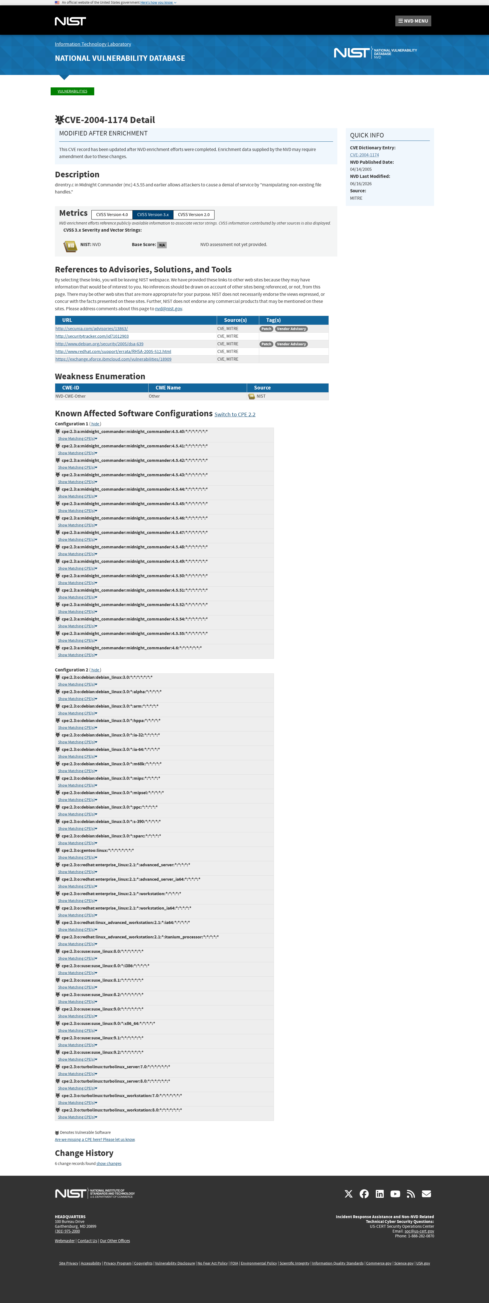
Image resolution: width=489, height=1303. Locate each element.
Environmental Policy (259, 1263)
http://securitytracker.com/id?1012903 (92, 336)
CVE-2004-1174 (364, 155)
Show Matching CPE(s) (76, 438)
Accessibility (91, 1263)
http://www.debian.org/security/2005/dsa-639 (99, 344)
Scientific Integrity (295, 1263)
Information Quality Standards (338, 1263)
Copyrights (143, 1263)
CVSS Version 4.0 (112, 214)
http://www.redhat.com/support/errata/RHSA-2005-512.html (113, 351)
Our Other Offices (115, 1241)
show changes (108, 1163)
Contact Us (87, 1241)
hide (95, 424)
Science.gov (404, 1263)
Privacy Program (118, 1263)
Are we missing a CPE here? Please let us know (95, 1139)
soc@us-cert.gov (419, 1231)
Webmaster (65, 1241)
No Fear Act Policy (213, 1263)
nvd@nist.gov (168, 309)
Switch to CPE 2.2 (235, 414)
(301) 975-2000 (67, 1231)
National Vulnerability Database (120, 58)
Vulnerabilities (72, 91)
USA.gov (423, 1263)
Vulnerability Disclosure (175, 1263)
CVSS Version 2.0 (194, 214)
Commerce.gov (379, 1263)
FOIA (234, 1263)
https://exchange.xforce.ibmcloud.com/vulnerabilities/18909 (113, 359)
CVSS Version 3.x (153, 214)
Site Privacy (68, 1263)
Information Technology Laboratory (93, 44)
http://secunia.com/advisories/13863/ (91, 328)
